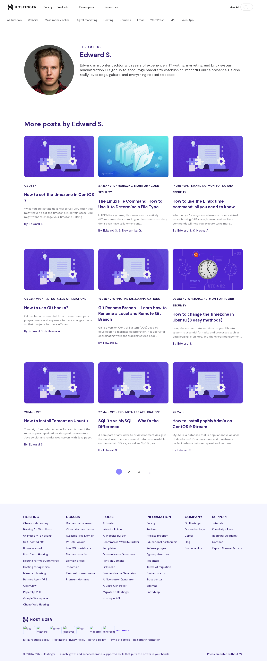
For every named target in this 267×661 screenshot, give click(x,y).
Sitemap (152, 585)
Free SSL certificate (78, 548)
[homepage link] (22, 7)
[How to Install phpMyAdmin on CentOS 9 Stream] (208, 382)
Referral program (157, 548)
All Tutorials (14, 20)
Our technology (195, 529)
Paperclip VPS (32, 592)
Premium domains (77, 579)
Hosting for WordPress (37, 529)
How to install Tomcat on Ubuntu (56, 421)
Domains (125, 20)
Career (189, 535)
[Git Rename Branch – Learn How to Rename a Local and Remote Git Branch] (133, 269)
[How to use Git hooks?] (59, 269)
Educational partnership (162, 542)
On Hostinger (193, 523)
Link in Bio (109, 567)
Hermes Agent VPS (35, 579)
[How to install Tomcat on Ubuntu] (59, 382)
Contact (217, 542)
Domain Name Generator (119, 554)
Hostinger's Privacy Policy (69, 639)
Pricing (48, 7)
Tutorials (217, 523)
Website (33, 20)
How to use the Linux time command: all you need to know (204, 204)
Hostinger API (111, 598)
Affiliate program (157, 535)
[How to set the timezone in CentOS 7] (59, 156)
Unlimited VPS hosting (37, 535)
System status (156, 573)
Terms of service (119, 639)
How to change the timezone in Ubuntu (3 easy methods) (203, 317)
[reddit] (222, 619)
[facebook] (184, 619)
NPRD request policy (36, 639)
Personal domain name (81, 573)
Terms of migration (159, 567)
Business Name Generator (119, 573)
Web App (188, 20)
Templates (109, 548)
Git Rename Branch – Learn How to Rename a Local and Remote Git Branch (132, 313)
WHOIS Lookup (75, 542)
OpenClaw (30, 585)
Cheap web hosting (35, 523)
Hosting (108, 20)
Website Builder (113, 529)
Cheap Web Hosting (36, 604)
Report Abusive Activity (227, 548)
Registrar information (146, 639)
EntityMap (153, 592)
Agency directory (158, 554)
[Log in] (256, 7)
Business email (32, 548)
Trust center (154, 579)
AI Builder (109, 523)
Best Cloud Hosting (35, 554)
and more (123, 630)
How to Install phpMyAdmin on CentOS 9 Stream (202, 423)
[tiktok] (231, 619)
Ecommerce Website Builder (121, 542)
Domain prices (75, 560)
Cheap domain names (80, 529)
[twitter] (203, 619)
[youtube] (212, 619)
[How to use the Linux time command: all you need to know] (208, 156)
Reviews (152, 529)
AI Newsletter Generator (118, 579)
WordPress (157, 20)
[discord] (240, 619)
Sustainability (193, 548)
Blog (187, 542)
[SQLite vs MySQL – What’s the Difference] (133, 382)
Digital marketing (86, 20)
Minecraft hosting (34, 573)
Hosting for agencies (36, 567)
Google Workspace (35, 598)
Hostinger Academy (224, 535)
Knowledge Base (222, 529)
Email (140, 20)
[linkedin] (175, 619)
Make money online (57, 20)
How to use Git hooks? (46, 308)
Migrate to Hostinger (116, 592)
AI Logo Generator (114, 585)
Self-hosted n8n (34, 542)
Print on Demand (114, 560)
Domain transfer (76, 554)
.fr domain (72, 567)
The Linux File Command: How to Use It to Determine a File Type (130, 204)
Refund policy (97, 639)
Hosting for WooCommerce (41, 560)
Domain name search (79, 523)
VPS (173, 20)
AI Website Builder (114, 535)
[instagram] (194, 619)
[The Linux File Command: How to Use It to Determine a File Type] (133, 156)
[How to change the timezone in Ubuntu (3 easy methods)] (208, 269)
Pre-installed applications (65, 299)
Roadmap (153, 560)
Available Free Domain (80, 535)
